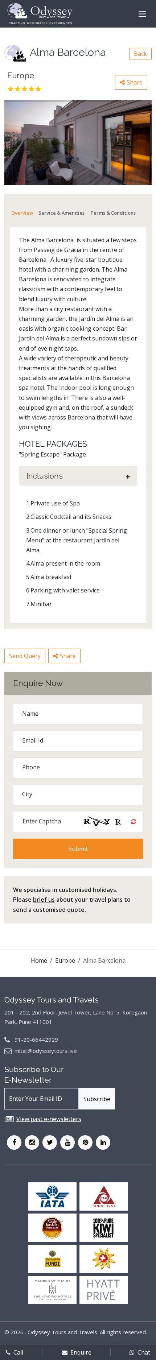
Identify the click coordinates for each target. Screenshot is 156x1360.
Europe (65, 960)
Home (39, 960)
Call (18, 1352)
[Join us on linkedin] (103, 1142)
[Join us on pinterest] (85, 1142)
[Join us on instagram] (32, 1142)
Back (140, 54)
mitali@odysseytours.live (46, 1050)
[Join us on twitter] (49, 1142)
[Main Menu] (142, 14)
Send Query (25, 656)
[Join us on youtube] (67, 1142)
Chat (143, 1352)
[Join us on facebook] (14, 1142)
